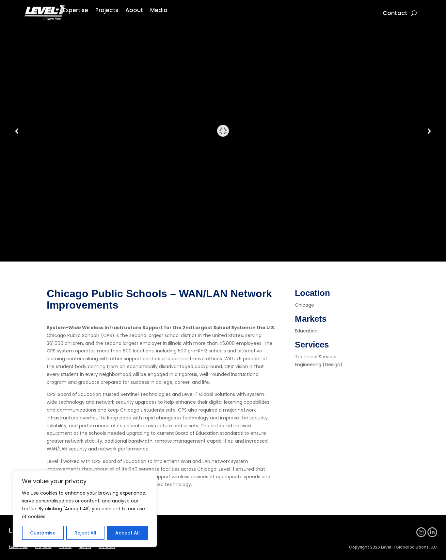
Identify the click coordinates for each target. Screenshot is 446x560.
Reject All (85, 533)
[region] (85, 508)
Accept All (127, 533)
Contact (395, 14)
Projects (106, 11)
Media (158, 11)
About (134, 11)
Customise (43, 533)
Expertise (75, 11)
